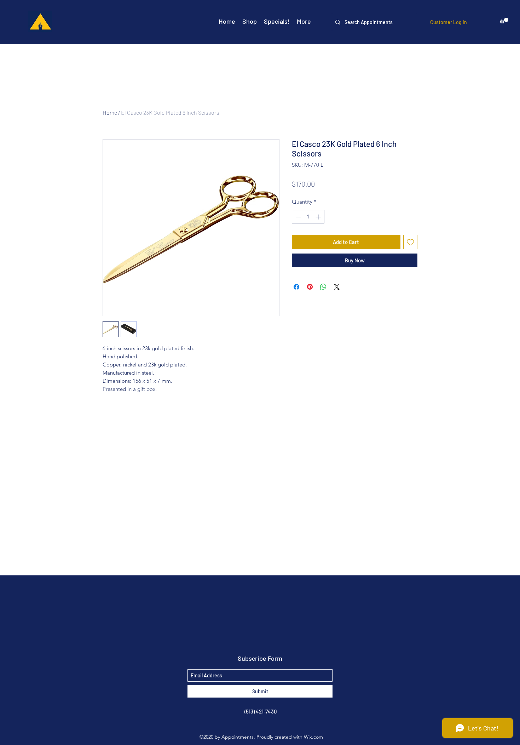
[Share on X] (337, 287)
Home (110, 112)
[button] (504, 20)
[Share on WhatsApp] (323, 287)
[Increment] (319, 216)
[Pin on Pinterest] (310, 287)
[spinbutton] (308, 216)
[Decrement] (297, 216)
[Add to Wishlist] (410, 242)
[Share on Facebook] (296, 287)
